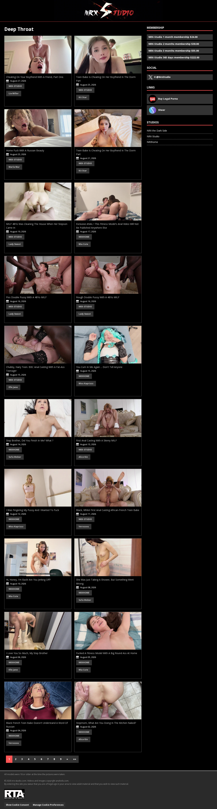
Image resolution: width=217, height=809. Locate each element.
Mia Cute (83, 244)
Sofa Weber (15, 456)
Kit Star (83, 97)
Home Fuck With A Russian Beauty (25, 150)
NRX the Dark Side (157, 130)
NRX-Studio (15, 86)
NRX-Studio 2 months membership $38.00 (174, 43)
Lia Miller (14, 93)
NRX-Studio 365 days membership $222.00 (174, 57)
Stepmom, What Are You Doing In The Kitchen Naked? (106, 722)
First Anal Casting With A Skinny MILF (96, 440)
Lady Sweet (15, 244)
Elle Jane (13, 387)
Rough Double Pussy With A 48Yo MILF (97, 297)
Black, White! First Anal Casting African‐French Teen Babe (107, 510)
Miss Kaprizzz (86, 383)
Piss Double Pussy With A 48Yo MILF (26, 297)
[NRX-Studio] (108, 10)
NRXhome (84, 236)
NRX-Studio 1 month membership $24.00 (173, 37)
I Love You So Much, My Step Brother (27, 653)
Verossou (84, 526)
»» (74, 759)
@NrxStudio (162, 77)
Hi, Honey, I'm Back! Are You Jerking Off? (28, 579)
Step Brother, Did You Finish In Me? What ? (29, 440)
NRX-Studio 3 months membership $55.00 (174, 50)
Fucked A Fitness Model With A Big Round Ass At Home (106, 653)
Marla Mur (14, 166)
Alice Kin (83, 456)
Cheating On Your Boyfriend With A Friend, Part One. (35, 77)
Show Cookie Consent (17, 804)
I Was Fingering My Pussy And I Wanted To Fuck (32, 510)
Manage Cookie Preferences (48, 804)
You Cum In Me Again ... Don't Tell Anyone (99, 367)
